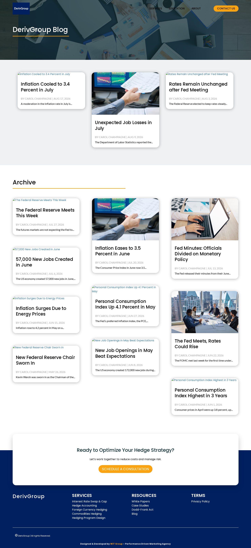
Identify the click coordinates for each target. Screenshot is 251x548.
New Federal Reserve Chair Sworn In (45, 360)
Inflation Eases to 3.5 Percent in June (118, 251)
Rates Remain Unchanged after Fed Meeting (198, 87)
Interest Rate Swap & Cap (89, 501)
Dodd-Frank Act (143, 510)
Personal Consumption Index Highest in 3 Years (201, 393)
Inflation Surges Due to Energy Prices (41, 311)
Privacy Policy (200, 501)
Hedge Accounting (84, 505)
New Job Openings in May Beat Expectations (124, 353)
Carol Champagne (38, 98)
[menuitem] (156, 8)
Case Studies (140, 505)
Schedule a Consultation (125, 469)
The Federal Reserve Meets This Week (45, 213)
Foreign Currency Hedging (89, 510)
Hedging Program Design (88, 518)
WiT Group (116, 543)
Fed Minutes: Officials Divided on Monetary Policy (198, 254)
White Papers (141, 501)
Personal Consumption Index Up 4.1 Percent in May (125, 304)
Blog (134, 514)
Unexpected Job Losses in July (123, 125)
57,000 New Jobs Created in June (44, 262)
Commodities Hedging (87, 514)
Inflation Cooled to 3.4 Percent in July (45, 87)
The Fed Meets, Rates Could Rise (198, 344)
